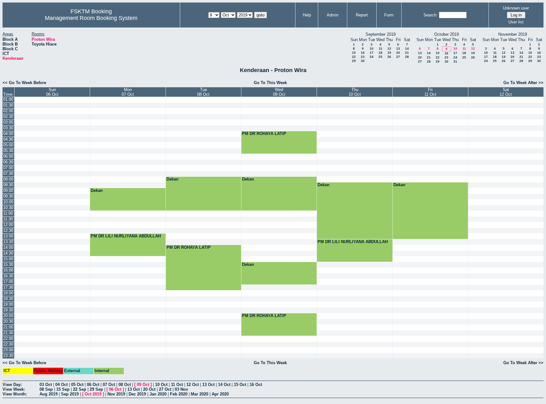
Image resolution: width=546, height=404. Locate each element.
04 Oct (61, 384)
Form (389, 15)
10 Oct (161, 384)
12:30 (8, 230)
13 (398, 48)
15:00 (8, 258)
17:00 (8, 281)
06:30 (8, 162)
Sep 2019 (70, 394)
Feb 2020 (178, 394)
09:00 (8, 190)
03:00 (8, 122)
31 (455, 61)
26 (389, 56)
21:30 (8, 332)
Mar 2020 (199, 394)
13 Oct (208, 384)
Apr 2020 (220, 394)
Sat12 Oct (506, 92)
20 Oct (149, 389)
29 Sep (96, 389)
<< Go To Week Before (24, 82)
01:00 (8, 99)
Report (362, 15)
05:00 (8, 145)
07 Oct (109, 384)
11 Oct (177, 384)
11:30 (8, 219)
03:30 (8, 127)
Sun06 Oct (52, 92)
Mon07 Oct (128, 92)
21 (407, 52)
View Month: (15, 394)
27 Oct (165, 389)
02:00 (8, 110)
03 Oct (45, 384)
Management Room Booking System (91, 18)
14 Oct (224, 384)
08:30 (8, 184)
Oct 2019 (93, 394)
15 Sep (63, 389)
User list (516, 22)
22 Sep (79, 389)
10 (371, 48)
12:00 (8, 224)
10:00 (8, 201)
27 (398, 56)
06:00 (8, 156)
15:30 (8, 264)
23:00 (8, 349)
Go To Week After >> (523, 82)
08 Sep (46, 389)
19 (389, 52)
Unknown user (516, 8)
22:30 (8, 344)
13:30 (8, 241)
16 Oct (256, 384)
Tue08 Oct (203, 92)
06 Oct (93, 384)
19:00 (8, 304)
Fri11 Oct (430, 92)
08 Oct (124, 384)
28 (407, 56)
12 (389, 48)
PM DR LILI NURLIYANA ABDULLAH (126, 236)
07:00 (8, 167)
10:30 (8, 207)
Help (307, 15)
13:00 (8, 236)
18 (380, 52)
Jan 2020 (158, 394)
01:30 (8, 105)
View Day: (12, 384)
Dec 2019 (137, 394)
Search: (430, 15)
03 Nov (181, 389)
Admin (332, 15)
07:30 (8, 173)
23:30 (8, 355)
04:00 (8, 133)
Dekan (173, 179)
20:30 (8, 321)
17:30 (8, 287)
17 (371, 52)
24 (371, 56)
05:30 (8, 150)
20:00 (8, 315)
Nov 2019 (116, 394)
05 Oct (77, 384)
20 (398, 52)
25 (380, 56)
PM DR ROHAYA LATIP (264, 133)
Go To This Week (270, 82)
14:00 (8, 247)
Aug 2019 (48, 394)
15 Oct (240, 384)
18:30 (8, 298)
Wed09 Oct (279, 92)
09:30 (8, 196)
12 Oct (192, 384)
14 (407, 48)
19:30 (8, 310)
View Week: (14, 389)
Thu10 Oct (355, 92)
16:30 (8, 275)
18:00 (8, 293)
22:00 (8, 338)
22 (354, 56)
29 (354, 61)
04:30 (8, 139)
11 (380, 48)
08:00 (8, 179)
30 (363, 61)
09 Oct (143, 384)
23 (363, 56)
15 (354, 52)
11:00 (8, 213)
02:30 (8, 116)
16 (363, 52)
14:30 (8, 253)
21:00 (8, 327)
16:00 (8, 270)
